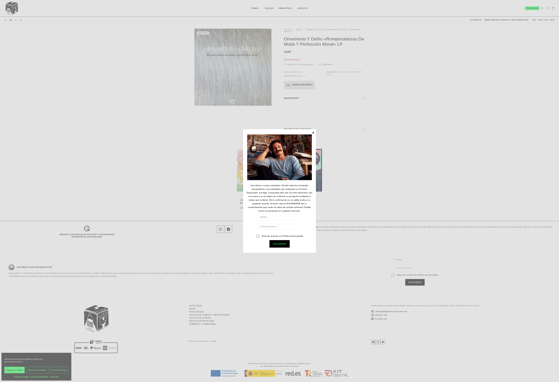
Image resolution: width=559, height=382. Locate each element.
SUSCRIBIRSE (279, 244)
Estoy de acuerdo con (282, 236)
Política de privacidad (293, 236)
